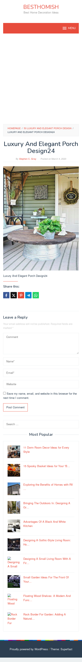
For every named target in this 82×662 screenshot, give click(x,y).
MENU (72, 28)
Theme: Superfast (61, 649)
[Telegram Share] (28, 295)
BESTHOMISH (41, 7)
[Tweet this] (14, 295)
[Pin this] (21, 295)
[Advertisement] (41, 79)
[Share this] (6, 295)
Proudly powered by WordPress (29, 649)
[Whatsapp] (36, 295)
